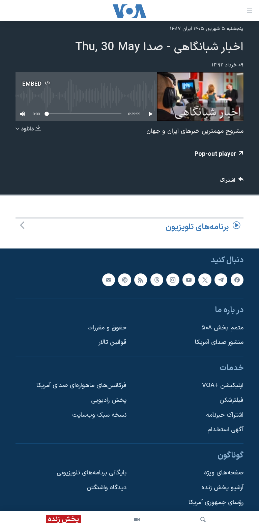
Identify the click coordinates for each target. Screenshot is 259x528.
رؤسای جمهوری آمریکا (216, 502)
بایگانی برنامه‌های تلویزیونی (91, 472)
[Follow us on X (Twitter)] (204, 279)
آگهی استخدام (225, 429)
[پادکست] (124, 279)
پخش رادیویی (108, 400)
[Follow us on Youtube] (188, 279)
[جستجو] (203, 519)
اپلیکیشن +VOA (222, 385)
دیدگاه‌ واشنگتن (106, 487)
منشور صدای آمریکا (219, 342)
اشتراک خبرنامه (224, 415)
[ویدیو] (137, 519)
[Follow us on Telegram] (220, 279)
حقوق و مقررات (106, 327)
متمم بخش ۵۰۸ (222, 327)
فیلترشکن (231, 400)
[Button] (232, 182)
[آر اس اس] (140, 279)
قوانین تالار (112, 342)
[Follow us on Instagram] (172, 279)
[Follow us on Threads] (156, 279)
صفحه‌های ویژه (223, 472)
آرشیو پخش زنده (222, 487)
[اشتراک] (108, 279)
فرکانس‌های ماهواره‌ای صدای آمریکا (81, 385)
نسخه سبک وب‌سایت (99, 415)
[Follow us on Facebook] (237, 279)
